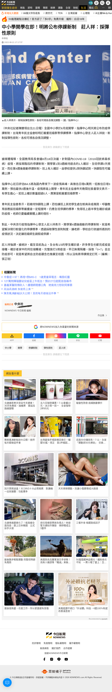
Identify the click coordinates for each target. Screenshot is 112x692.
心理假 (86, 13)
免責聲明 (48, 643)
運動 (60, 7)
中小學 (8, 347)
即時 (30, 7)
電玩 (91, 7)
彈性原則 (48, 347)
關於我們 (56, 648)
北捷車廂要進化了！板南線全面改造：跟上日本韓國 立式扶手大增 (19, 526)
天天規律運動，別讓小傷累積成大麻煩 (78, 488)
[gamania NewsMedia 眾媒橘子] (56, 671)
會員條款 (44, 648)
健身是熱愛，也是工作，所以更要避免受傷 (26, 608)
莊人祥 (62, 347)
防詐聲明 (36, 643)
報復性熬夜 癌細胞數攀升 (89, 403)
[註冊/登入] (108, 3)
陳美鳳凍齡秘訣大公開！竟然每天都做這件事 (19, 441)
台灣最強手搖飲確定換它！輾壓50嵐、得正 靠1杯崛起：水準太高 (55, 441)
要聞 (37, 7)
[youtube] (66, 659)
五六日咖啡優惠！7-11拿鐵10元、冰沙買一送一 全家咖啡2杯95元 (55, 406)
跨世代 (49, 13)
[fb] (44, 659)
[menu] (109, 7)
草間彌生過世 (9, 7)
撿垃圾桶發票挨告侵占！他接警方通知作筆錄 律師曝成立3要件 (55, 526)
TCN (60, 13)
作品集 (101, 315)
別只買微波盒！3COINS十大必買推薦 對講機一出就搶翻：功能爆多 (28, 490)
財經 (75, 7)
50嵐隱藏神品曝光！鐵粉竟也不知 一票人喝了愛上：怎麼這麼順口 (91, 561)
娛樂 (52, 7)
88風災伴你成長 (31, 13)
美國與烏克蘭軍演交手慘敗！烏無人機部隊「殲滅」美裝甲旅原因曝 (55, 561)
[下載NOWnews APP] (96, 3)
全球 (68, 7)
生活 (83, 7)
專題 (45, 7)
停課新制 (33, 347)
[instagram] (52, 659)
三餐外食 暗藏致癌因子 (88, 523)
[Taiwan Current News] (90, 3)
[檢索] (102, 3)
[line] (59, 659)
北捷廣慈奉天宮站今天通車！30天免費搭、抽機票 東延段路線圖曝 (19, 406)
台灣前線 (72, 13)
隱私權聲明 (60, 643)
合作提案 (67, 648)
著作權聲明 (74, 643)
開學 (20, 347)
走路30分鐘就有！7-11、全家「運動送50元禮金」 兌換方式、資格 (91, 441)
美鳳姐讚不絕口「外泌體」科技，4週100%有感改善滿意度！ (83, 609)
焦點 (22, 7)
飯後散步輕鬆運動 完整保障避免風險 (19, 561)
